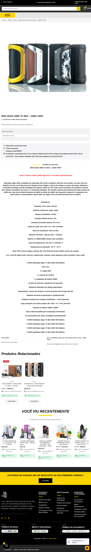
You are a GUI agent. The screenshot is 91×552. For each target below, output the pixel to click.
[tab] (36, 165)
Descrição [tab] (36, 164)
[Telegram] (8, 518)
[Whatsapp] (5, 518)
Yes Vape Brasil (51, 538)
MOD (15, 20)
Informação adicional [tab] (50, 164)
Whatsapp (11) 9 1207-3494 (81, 2)
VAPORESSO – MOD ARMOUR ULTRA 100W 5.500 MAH (34, 385)
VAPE (10, 20)
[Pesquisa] (78, 9)
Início (4, 20)
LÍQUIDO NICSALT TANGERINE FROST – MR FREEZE (63, 442)
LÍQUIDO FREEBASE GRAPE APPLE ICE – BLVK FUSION (82, 442)
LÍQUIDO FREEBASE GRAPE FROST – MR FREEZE (9, 442)
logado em (58, 344)
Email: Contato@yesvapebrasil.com (14, 513)
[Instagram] (2, 518)
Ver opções (11, 401)
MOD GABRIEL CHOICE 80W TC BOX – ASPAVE (11, 385)
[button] (6, 2)
